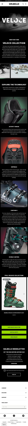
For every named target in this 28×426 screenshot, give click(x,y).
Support (4, 397)
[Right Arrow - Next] (27, 0)
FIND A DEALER (14, 337)
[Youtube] (23, 416)
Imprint (4, 422)
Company (4, 388)
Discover (4, 392)
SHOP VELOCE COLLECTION (14, 327)
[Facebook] (5, 416)
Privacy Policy (21, 370)
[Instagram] (14, 416)
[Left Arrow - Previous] (1, 0)
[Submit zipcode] (24, 407)
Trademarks (18, 422)
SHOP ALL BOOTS (14, 332)
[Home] (14, 4)
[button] (2, 4)
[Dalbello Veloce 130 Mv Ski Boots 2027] (14, 294)
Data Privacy (11, 422)
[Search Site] (23, 4)
